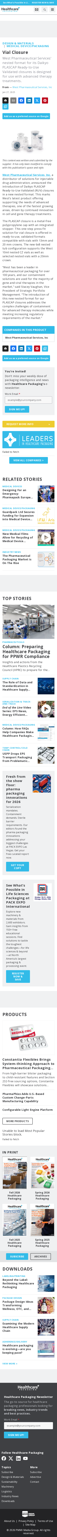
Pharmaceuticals (13, 642)
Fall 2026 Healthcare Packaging (15, 1195)
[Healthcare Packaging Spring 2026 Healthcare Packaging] (42, 1173)
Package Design (12, 1297)
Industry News (11, 552)
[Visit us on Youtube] (25, 1458)
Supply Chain (10, 678)
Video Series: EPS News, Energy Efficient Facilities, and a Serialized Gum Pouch (17, 711)
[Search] (44, 9)
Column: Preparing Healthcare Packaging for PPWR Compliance (26, 651)
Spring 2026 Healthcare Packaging (42, 1195)
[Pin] (45, 100)
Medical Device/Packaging (28, 46)
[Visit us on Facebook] (4, 1458)
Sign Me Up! (17, 409)
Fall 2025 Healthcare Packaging (15, 1242)
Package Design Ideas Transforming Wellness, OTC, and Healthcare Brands (17, 1305)
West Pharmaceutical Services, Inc (32, 87)
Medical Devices (12, 486)
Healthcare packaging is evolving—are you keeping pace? (17, 1349)
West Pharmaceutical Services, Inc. (26, 175)
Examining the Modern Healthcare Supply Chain (18, 1327)
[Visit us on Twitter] (11, 1458)
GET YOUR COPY (17, 866)
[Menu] (52, 9)
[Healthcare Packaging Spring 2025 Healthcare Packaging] (42, 1220)
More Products (17, 1121)
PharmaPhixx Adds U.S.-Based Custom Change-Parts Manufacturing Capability (23, 1097)
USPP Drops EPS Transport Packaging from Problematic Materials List (17, 757)
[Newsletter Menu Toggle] (37, 9)
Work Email (12, 394)
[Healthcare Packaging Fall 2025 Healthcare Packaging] (14, 1220)
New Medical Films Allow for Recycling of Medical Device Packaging (17, 537)
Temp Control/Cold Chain (15, 748)
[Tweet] (37, 100)
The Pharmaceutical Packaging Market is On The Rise (16, 559)
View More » (9, 1363)
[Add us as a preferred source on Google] (5, 107)
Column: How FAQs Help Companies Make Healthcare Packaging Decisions (18, 732)
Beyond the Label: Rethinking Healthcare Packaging (18, 1283)
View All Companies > (28, 460)
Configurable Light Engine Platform (27, 1110)
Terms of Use (45, 1521)
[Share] (21, 100)
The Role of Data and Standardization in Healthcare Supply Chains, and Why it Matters (17, 686)
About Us (9, 1521)
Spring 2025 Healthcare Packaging (42, 1242)
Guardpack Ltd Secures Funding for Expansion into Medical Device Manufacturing (18, 515)
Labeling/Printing (13, 1276)
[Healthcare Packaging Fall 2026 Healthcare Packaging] (14, 1173)
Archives (40, 1256)
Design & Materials (18, 43)
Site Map (30, 1524)
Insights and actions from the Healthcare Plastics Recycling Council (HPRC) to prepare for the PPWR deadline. (25, 666)
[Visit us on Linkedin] (18, 1458)
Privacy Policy (26, 1521)
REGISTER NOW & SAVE (18, 976)
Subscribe (17, 1256)
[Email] (13, 100)
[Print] (5, 100)
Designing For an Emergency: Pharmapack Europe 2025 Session (16, 493)
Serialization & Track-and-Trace (16, 702)
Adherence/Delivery (14, 1341)
